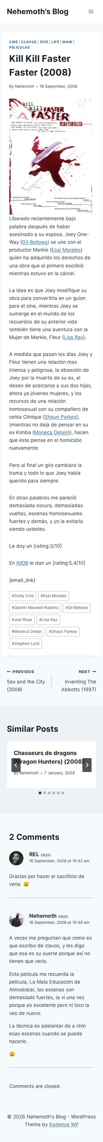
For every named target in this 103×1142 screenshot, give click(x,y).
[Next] (87, 765)
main (67, 42)
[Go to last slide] (16, 765)
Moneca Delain (51, 432)
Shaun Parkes (60, 417)
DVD (44, 42)
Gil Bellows (34, 242)
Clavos (29, 42)
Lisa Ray (73, 337)
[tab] (40, 793)
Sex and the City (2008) (26, 680)
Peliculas (19, 47)
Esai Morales (66, 250)
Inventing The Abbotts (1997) (78, 680)
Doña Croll (22, 595)
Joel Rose (22, 619)
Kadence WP (64, 1124)
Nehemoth (24, 86)
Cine (13, 42)
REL (34, 854)
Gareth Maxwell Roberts (35, 607)
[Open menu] (91, 11)
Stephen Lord (25, 643)
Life (55, 42)
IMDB (22, 563)
